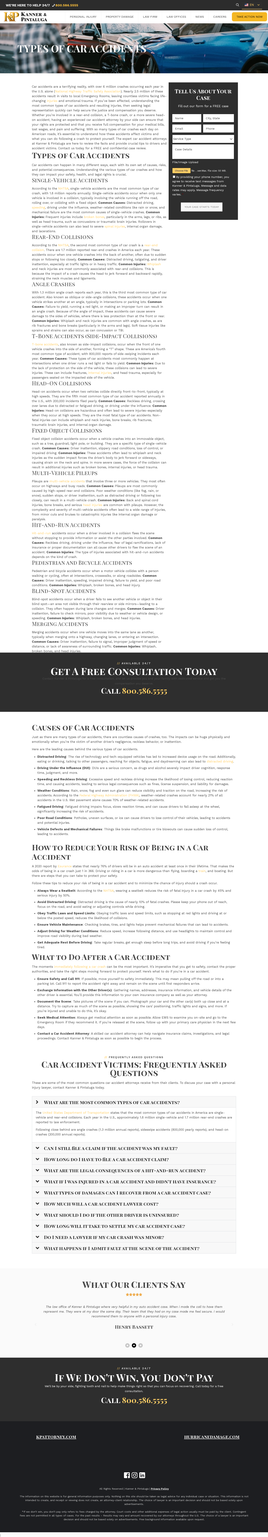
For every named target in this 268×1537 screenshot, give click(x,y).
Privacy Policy (160, 1488)
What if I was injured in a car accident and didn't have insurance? (130, 1181)
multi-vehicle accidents (67, 481)
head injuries (92, 505)
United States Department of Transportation (75, 1112)
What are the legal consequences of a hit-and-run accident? (125, 1170)
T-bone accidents (45, 344)
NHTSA (63, 188)
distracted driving (220, 761)
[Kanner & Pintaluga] (25, 16)
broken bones (94, 217)
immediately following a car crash (80, 966)
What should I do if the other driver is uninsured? (111, 1215)
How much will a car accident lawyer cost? (101, 1204)
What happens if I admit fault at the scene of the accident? (121, 1248)
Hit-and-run (41, 533)
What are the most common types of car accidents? (112, 1102)
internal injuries (99, 373)
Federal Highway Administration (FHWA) (109, 795)
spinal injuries (115, 226)
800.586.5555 (66, 5)
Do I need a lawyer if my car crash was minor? (104, 1237)
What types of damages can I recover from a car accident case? (127, 1192)
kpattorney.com (56, 1436)
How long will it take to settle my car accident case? (114, 1226)
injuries (52, 101)
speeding (38, 207)
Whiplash (154, 264)
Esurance (65, 866)
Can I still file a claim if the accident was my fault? (111, 1148)
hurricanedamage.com (212, 1436)
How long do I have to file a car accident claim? (106, 1159)
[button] (134, 1101)
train (202, 871)
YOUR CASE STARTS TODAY (202, 206)
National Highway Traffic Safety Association (88, 91)
